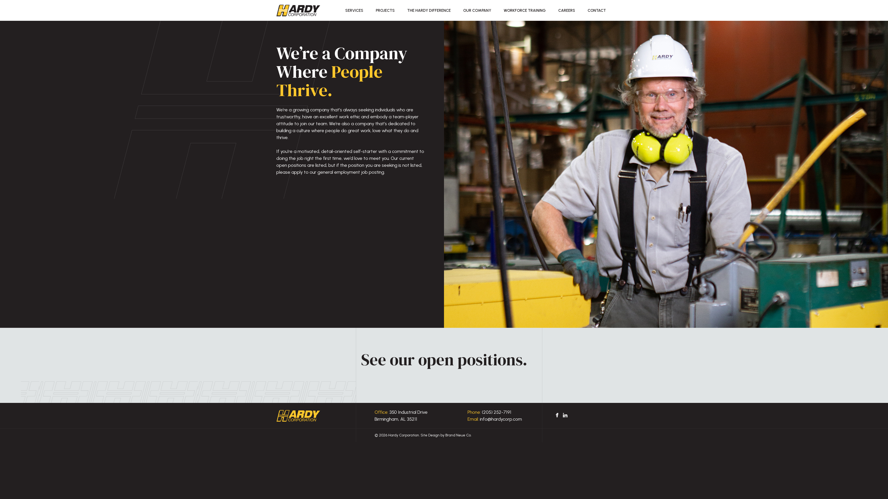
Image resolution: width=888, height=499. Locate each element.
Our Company (477, 10)
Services (354, 10)
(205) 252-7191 (496, 412)
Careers (566, 10)
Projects (385, 10)
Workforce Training (525, 10)
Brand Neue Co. (458, 435)
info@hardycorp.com (501, 419)
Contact (597, 10)
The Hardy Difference (429, 10)
